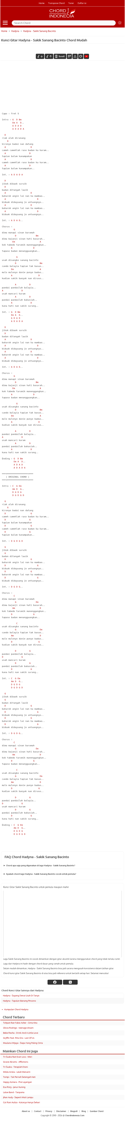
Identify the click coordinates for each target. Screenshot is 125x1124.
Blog (84, 1111)
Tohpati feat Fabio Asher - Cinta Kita (20, 1022)
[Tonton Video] (86, 56)
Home (41, 3)
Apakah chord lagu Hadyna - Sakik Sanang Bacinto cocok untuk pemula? (41, 874)
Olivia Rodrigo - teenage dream (18, 1027)
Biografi (73, 1111)
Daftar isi (82, 3)
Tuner (71, 3)
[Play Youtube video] (62, 924)
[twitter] (70, 982)
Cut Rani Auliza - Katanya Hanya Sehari (21, 1102)
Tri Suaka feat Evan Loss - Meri (17, 1056)
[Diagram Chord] (69, 56)
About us (26, 1111)
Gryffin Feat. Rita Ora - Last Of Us (18, 1038)
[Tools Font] (75, 56)
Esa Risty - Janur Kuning (14, 1087)
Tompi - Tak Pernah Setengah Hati (19, 1077)
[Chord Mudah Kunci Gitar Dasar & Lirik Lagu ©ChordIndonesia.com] (62, 17)
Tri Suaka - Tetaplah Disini (15, 1067)
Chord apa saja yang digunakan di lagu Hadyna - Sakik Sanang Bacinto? (40, 865)
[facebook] (55, 982)
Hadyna (15, 31)
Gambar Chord (96, 1111)
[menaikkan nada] (49, 56)
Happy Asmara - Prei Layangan (17, 1082)
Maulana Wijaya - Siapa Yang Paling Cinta (23, 1043)
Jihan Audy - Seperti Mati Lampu (18, 1097)
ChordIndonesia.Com (74, 1115)
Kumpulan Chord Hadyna (16, 1009)
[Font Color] (80, 56)
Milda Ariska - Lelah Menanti (16, 1072)
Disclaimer (61, 1111)
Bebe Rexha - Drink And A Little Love (20, 1033)
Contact (37, 1111)
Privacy (48, 1111)
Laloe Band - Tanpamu (13, 1092)
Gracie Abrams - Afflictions (15, 1061)
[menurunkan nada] (40, 56)
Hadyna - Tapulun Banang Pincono (19, 1000)
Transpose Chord (56, 3)
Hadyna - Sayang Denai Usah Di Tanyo (21, 995)
